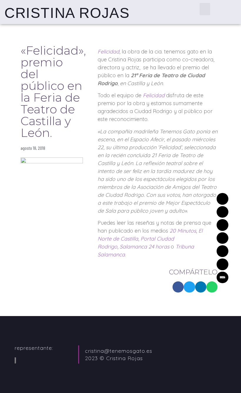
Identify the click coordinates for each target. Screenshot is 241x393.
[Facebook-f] (222, 251)
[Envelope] (222, 199)
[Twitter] (222, 212)
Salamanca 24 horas (144, 246)
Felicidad (154, 95)
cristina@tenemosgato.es (118, 350)
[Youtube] (222, 264)
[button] (205, 9)
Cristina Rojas (67, 13)
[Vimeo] (222, 225)
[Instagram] (222, 238)
